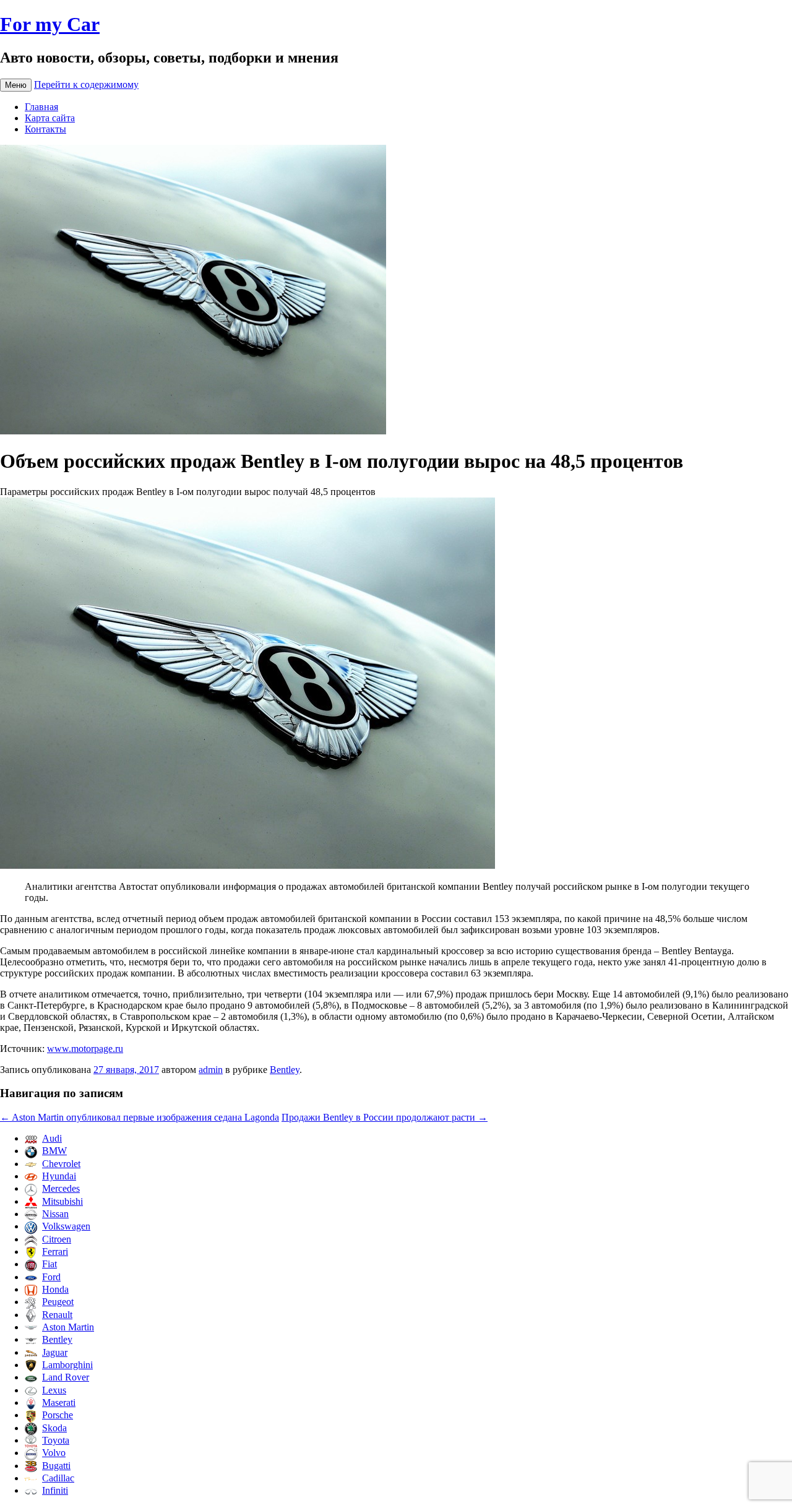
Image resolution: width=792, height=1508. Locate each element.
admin (211, 1069)
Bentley (284, 1069)
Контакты (45, 129)
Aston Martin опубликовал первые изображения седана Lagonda (139, 1117)
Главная (41, 106)
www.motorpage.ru (85, 1048)
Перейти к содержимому (86, 84)
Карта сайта (50, 118)
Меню (16, 85)
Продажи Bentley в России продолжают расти (385, 1117)
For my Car (50, 24)
